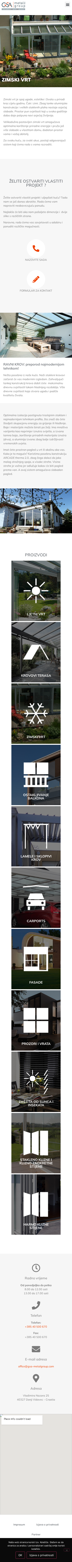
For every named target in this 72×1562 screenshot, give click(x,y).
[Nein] (66, 1549)
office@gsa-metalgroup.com (36, 1366)
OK (20, 1555)
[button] (67, 4)
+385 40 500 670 (36, 1326)
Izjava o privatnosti (41, 1555)
